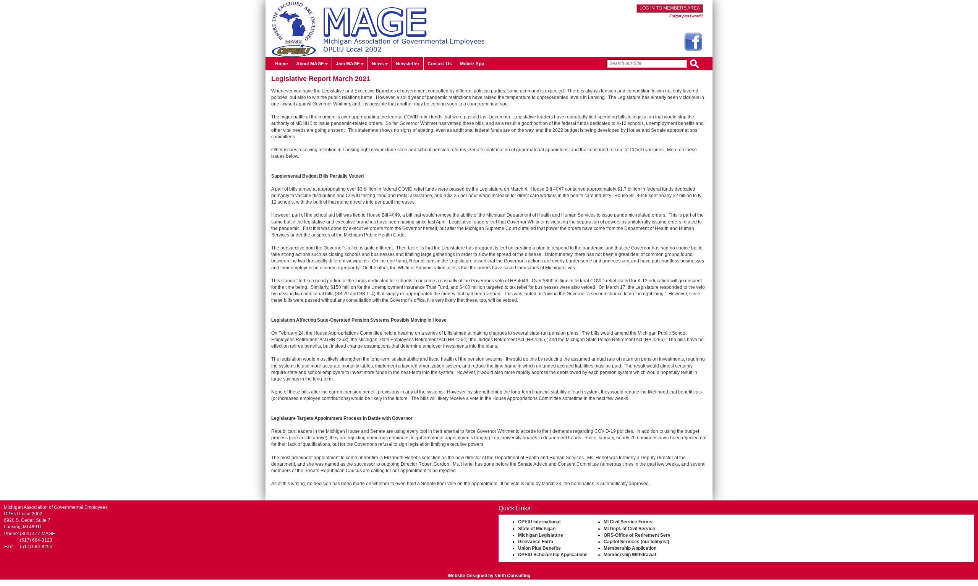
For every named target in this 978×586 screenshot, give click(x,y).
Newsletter (407, 63)
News (378, 63)
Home (281, 63)
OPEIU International (539, 521)
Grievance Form (535, 541)
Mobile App (472, 63)
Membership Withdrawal (630, 554)
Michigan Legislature (540, 535)
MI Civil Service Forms (628, 521)
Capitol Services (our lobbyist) (636, 541)
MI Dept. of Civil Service (629, 528)
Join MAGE (348, 63)
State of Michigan (536, 528)
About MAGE (310, 63)
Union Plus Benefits (539, 548)
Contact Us (439, 63)
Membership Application (630, 548)
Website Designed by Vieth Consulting (489, 575)
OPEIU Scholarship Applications (553, 554)
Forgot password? (686, 16)
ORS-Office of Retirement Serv (637, 535)
